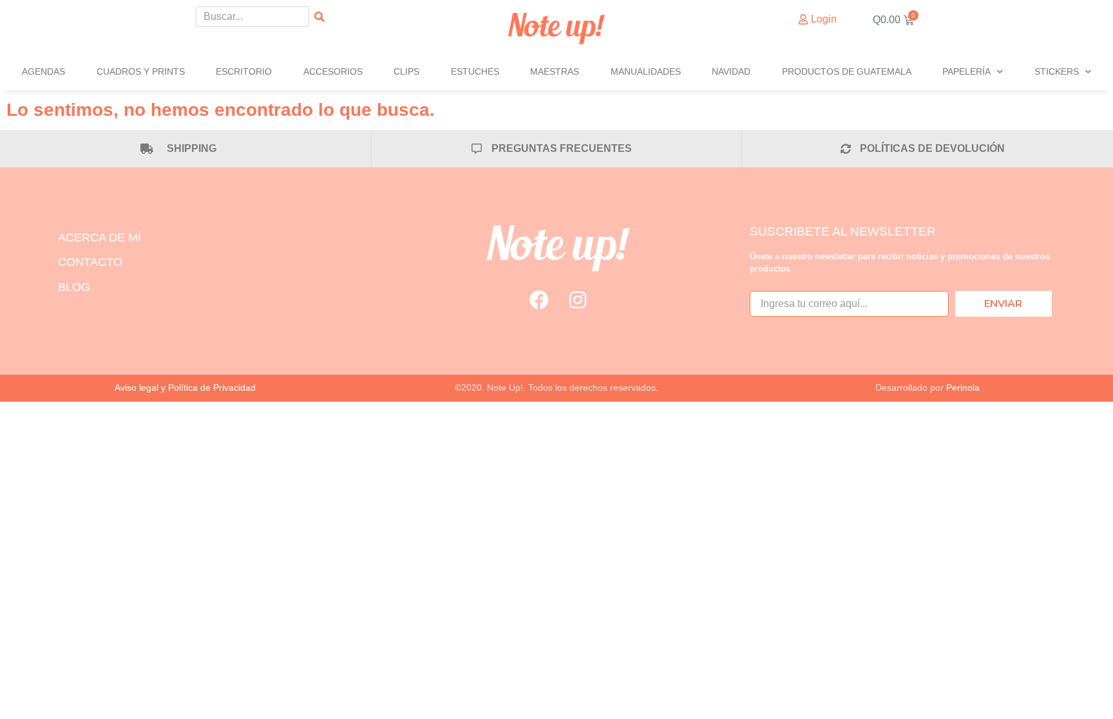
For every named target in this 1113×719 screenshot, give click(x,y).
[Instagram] (577, 300)
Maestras (554, 71)
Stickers (1056, 71)
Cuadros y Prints (141, 71)
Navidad (731, 71)
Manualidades (646, 71)
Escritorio (244, 71)
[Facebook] (539, 300)
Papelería (966, 71)
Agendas (43, 71)
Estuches (475, 71)
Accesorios (333, 71)
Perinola (963, 387)
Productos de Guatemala (846, 71)
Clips (406, 71)
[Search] (319, 16)
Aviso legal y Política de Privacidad (185, 387)
